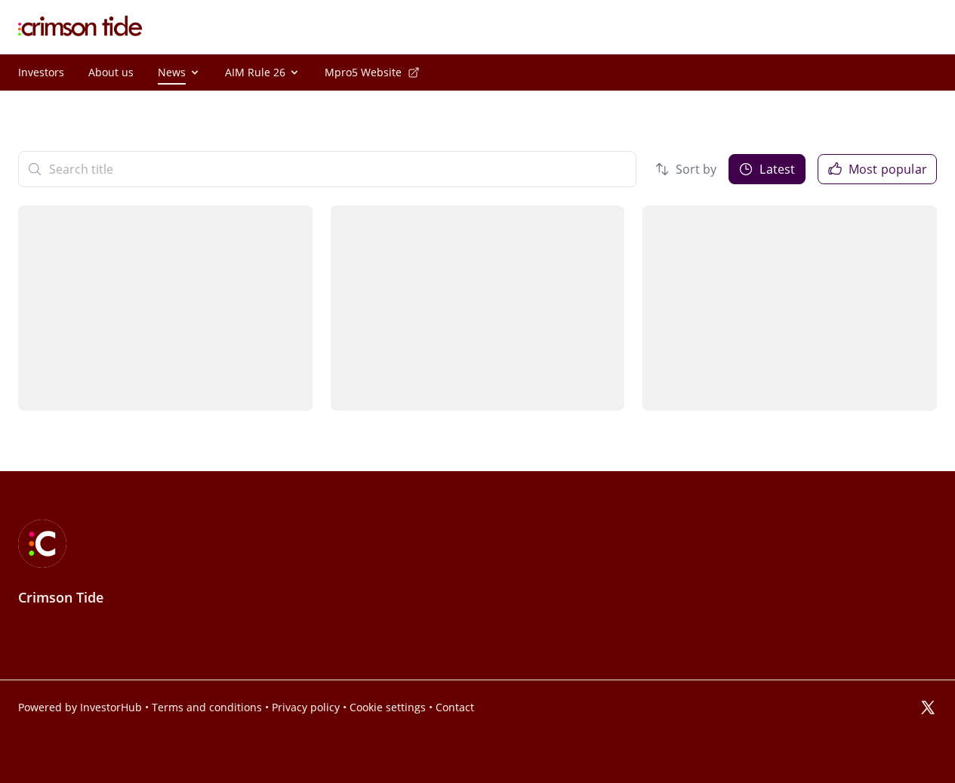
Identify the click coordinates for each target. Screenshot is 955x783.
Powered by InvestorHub (80, 707)
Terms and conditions (207, 707)
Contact (455, 707)
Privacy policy (306, 707)
